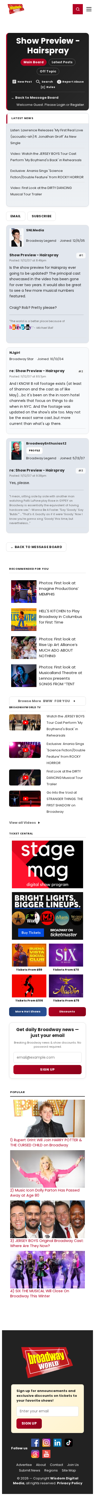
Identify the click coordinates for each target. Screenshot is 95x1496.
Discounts (67, 1011)
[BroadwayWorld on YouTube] (46, 1454)
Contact (56, 1465)
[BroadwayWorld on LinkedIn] (57, 1442)
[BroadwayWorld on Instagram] (46, 1442)
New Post (24, 81)
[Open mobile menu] (89, 9)
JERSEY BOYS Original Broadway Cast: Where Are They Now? (47, 1243)
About (41, 1465)
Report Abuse (73, 81)
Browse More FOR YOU (44, 701)
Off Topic (48, 71)
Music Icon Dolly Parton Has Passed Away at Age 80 (45, 1193)
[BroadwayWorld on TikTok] (68, 1442)
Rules (50, 87)
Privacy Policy (69, 1483)
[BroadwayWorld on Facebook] (35, 1442)
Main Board (34, 62)
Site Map (69, 1470)
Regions (51, 1470)
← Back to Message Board (35, 97)
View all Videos (22, 822)
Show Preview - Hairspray (34, 255)
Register (51, 9)
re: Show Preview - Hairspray (37, 370)
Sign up (47, 1069)
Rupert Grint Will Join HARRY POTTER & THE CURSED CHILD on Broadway (46, 1142)
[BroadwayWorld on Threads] (35, 1454)
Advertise (24, 1465)
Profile (34, 450)
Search (47, 81)
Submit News (29, 1470)
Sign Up (29, 1423)
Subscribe (42, 216)
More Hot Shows (28, 1011)
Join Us (73, 1465)
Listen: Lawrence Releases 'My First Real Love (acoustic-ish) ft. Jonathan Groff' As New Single (46, 136)
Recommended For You (29, 569)
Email (15, 216)
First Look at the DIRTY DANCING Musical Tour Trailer (65, 778)
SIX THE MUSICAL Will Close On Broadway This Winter (39, 1293)
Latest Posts (62, 62)
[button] (78, 9)
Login (65, 9)
